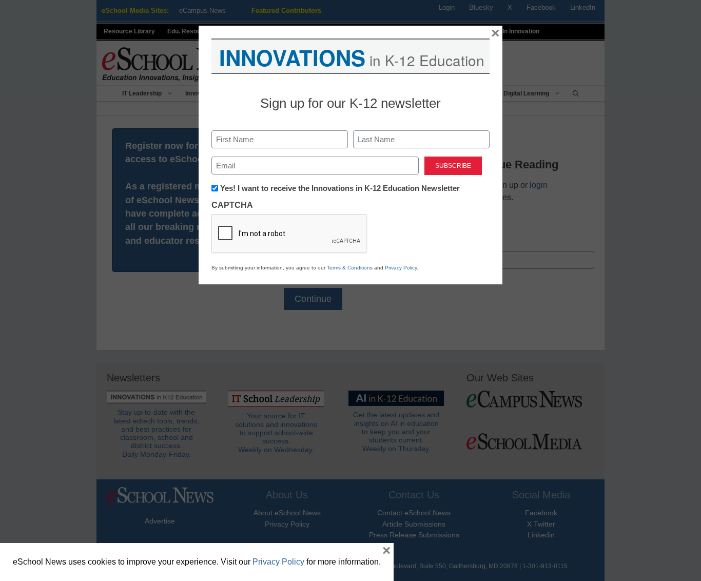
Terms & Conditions (350, 267)
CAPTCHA (232, 205)
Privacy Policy (401, 267)
